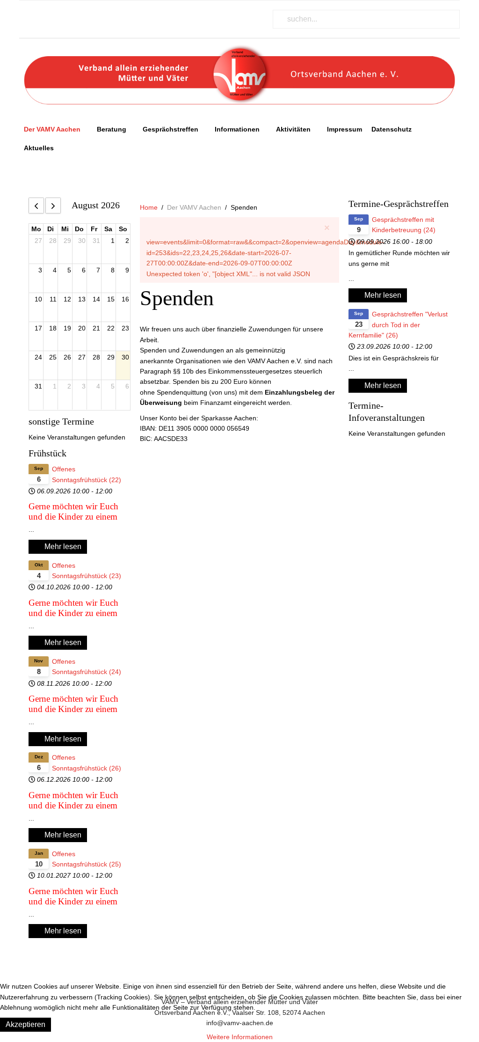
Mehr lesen (62, 546)
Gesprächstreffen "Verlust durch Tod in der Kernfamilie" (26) (398, 324)
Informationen (237, 129)
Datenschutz (391, 129)
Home (149, 207)
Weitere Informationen (240, 1037)
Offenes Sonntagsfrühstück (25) (86, 859)
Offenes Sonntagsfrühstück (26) (86, 762)
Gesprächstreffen (170, 129)
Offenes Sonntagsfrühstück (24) (86, 666)
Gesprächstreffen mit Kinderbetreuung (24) (403, 225)
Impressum (344, 129)
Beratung (111, 129)
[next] (53, 205)
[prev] (36, 205)
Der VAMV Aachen (52, 129)
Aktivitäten (293, 129)
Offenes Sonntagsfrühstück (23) (86, 571)
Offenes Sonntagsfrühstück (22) (86, 474)
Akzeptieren (25, 1024)
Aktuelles (39, 148)
